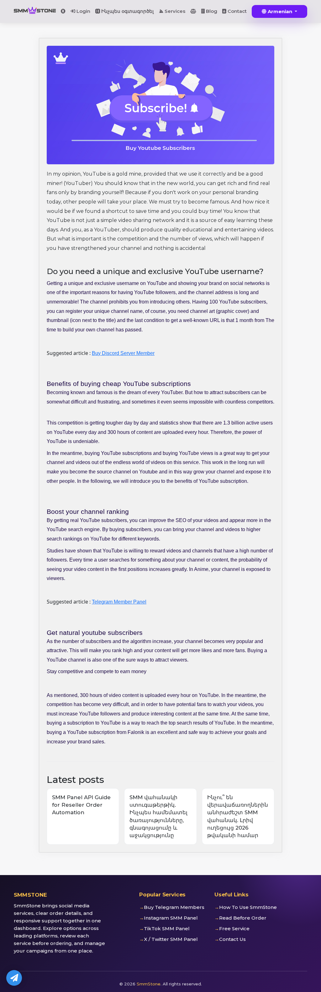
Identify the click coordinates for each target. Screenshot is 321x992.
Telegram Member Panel (119, 601)
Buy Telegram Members (174, 907)
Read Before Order (242, 918)
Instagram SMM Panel (171, 918)
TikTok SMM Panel (167, 928)
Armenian (279, 11)
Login (82, 11)
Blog (211, 11)
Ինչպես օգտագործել (127, 11)
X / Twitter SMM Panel (171, 939)
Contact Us (232, 939)
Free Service (234, 928)
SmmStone (148, 983)
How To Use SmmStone (248, 907)
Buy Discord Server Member (123, 353)
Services (174, 11)
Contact (236, 11)
